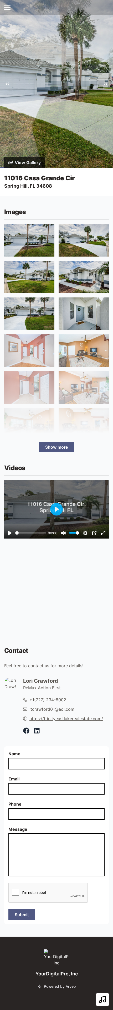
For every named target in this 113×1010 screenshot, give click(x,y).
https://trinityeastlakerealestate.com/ (66, 718)
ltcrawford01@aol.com (51, 709)
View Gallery (28, 162)
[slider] (30, 532)
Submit (22, 914)
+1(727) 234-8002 (47, 699)
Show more (56, 447)
